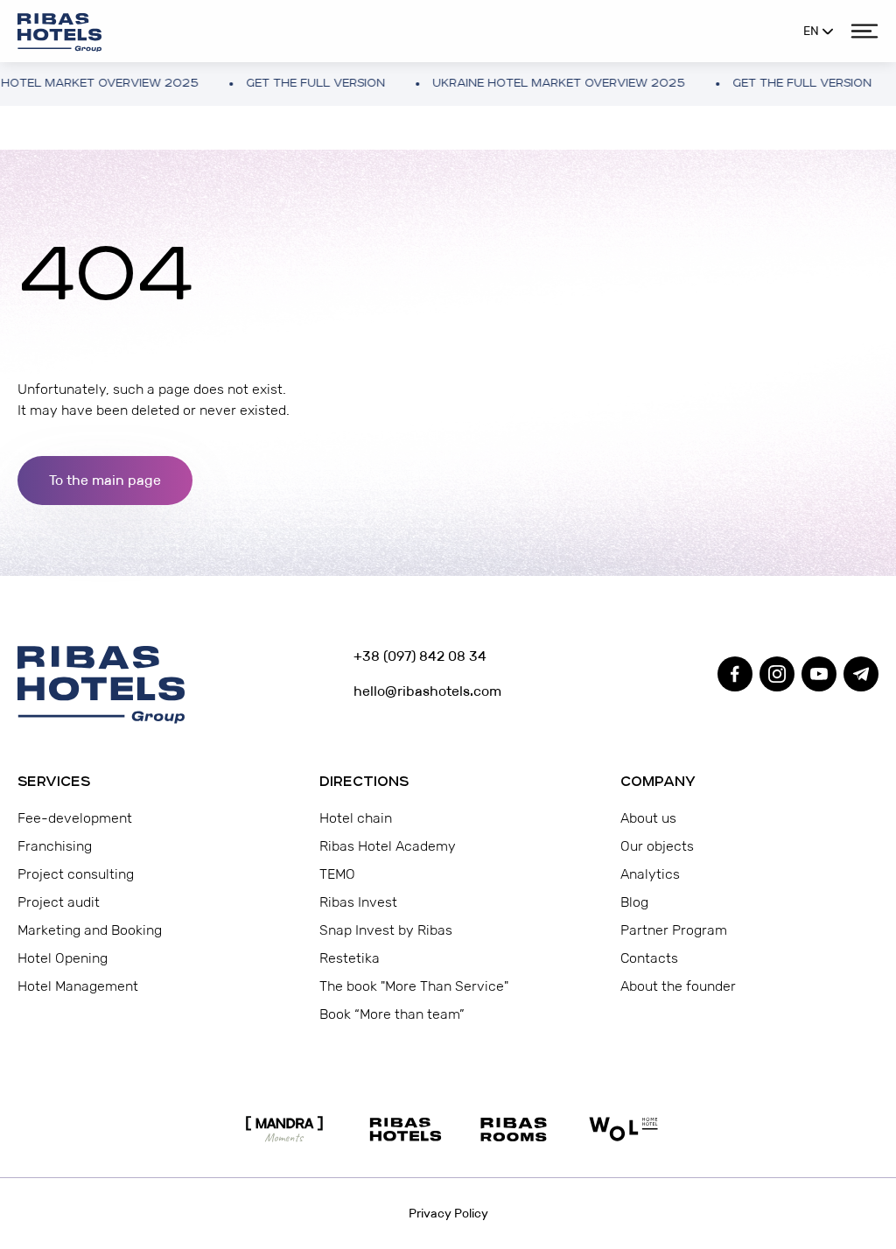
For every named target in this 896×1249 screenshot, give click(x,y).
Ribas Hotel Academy (387, 846)
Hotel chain (355, 818)
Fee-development (75, 818)
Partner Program (673, 930)
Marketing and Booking (90, 930)
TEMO (337, 874)
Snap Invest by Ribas (385, 930)
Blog (634, 902)
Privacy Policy (448, 1213)
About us (648, 818)
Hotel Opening (63, 958)
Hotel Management (78, 986)
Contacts (649, 958)
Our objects (657, 846)
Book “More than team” (392, 1014)
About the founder (678, 986)
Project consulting (76, 874)
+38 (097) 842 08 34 (420, 656)
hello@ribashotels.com (427, 691)
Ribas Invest (358, 902)
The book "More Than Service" (413, 986)
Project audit (59, 902)
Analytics (650, 874)
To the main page (105, 480)
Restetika (349, 958)
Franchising (55, 846)
